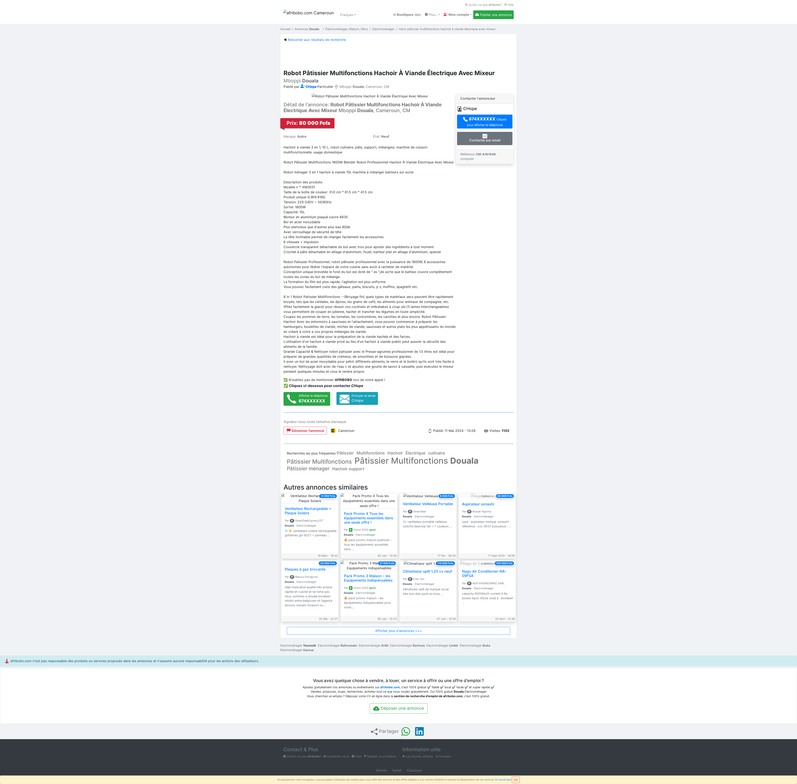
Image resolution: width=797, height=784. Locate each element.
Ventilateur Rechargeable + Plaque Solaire (308, 510)
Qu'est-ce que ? (484, 4)
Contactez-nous (337, 756)
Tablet (396, 770)
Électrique (415, 453)
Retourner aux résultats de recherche (317, 40)
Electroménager (298, 645)
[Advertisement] (398, 54)
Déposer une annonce (401, 708)
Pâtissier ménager (308, 469)
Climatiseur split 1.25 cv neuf (427, 571)
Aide (510, 4)
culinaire (436, 453)
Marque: (295, 136)
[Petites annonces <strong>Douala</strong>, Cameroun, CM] (309, 15)
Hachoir (395, 453)
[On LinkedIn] (419, 731)
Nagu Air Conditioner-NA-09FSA (484, 573)
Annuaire (444, 756)
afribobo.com (390, 687)
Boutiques (408, 14)
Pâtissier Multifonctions (319, 461)
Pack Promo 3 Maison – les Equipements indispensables (368, 578)
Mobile (381, 770)
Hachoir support (348, 468)
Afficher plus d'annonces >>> (398, 631)
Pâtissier (345, 453)
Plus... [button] (433, 14)
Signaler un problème (381, 756)
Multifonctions (371, 453)
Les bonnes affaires (419, 756)
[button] (457, 14)
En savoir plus (503, 779)
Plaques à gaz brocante (305, 569)
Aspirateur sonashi (478, 504)
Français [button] (346, 15)
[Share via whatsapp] (406, 731)
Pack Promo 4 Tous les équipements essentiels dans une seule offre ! (368, 517)
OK (516, 780)
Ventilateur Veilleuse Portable (428, 504)
